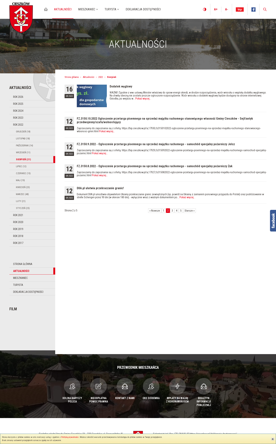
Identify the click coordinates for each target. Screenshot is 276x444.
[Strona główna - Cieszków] (21, 16)
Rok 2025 (18, 103)
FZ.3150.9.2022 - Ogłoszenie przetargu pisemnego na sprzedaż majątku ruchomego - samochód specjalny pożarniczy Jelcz (156, 144)
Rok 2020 (18, 222)
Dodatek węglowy (121, 86)
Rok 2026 (18, 96)
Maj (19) (20, 180)
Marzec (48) (22, 194)
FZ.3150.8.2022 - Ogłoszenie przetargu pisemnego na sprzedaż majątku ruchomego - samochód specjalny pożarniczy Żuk (154, 166)
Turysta (18, 284)
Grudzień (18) (23, 131)
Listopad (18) (23, 138)
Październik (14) (24, 145)
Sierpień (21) (23, 159)
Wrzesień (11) (23, 152)
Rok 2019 (18, 229)
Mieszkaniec (20, 277)
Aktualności (21, 270)
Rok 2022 (18, 124)
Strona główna (22, 264)
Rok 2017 (18, 242)
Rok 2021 (18, 215)
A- (226, 9)
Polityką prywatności (70, 437)
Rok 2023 (18, 117)
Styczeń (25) (23, 208)
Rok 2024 (18, 110)
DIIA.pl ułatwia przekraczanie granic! (100, 188)
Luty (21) (21, 201)
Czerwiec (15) (23, 173)
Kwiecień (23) (23, 187)
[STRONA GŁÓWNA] (45, 9)
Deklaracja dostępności (28, 291)
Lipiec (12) (21, 166)
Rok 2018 (18, 236)
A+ (215, 9)
